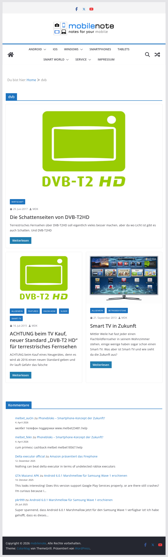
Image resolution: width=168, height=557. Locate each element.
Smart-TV (16, 318)
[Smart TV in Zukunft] (124, 278)
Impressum (106, 59)
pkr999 (20, 500)
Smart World (53, 59)
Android (35, 49)
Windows (71, 49)
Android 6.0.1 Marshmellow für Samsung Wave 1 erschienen (85, 475)
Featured (33, 311)
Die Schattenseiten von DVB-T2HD (50, 217)
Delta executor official (30, 456)
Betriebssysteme (117, 310)
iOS (55, 49)
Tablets (123, 49)
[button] (44, 49)
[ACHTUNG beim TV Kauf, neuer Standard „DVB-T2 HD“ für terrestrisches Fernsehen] (44, 278)
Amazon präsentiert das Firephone (74, 456)
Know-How (49, 311)
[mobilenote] (11, 54)
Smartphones (100, 49)
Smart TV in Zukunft (113, 325)
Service (81, 59)
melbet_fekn (23, 437)
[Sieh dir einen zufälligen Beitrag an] (157, 54)
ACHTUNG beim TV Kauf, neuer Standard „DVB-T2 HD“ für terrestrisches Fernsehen (43, 340)
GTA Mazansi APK (27, 475)
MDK (35, 209)
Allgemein (17, 311)
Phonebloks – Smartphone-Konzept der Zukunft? (72, 418)
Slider (64, 311)
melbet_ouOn (24, 418)
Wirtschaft (17, 201)
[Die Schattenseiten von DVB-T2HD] (84, 149)
